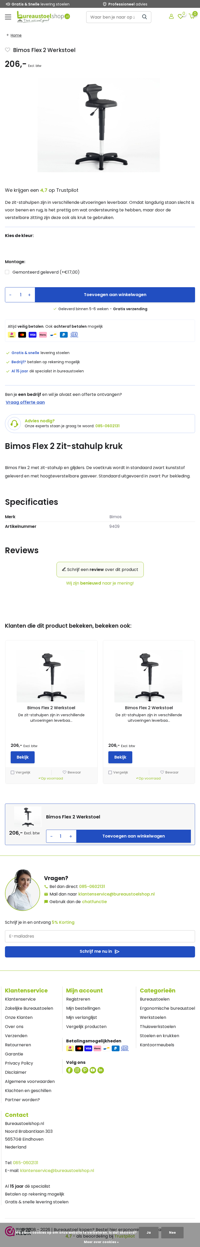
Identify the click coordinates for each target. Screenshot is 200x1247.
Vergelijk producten (86, 1027)
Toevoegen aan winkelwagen (115, 295)
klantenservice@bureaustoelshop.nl (116, 894)
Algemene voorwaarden (30, 1081)
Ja (149, 1232)
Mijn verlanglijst (81, 1017)
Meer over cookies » (101, 1242)
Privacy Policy (19, 1063)
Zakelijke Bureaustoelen (29, 1008)
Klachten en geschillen (28, 1091)
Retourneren (18, 1045)
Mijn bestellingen (83, 1008)
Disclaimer (16, 1072)
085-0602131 (92, 887)
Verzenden (16, 1036)
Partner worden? (22, 1100)
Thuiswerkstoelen (158, 1027)
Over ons (14, 1027)
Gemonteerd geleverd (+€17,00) (46, 272)
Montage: (15, 262)
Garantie (14, 1054)
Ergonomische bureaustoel (167, 1008)
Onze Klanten (19, 1017)
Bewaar (74, 772)
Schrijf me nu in (100, 951)
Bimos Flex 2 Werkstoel (51, 708)
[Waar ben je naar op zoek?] (144, 17)
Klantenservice (20, 999)
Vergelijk (23, 772)
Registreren (78, 999)
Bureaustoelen (155, 999)
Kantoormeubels (157, 1045)
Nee (172, 1232)
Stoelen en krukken (159, 1036)
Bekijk (23, 757)
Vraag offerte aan (25, 402)
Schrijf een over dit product (102, 570)
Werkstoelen (153, 1017)
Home (16, 35)
